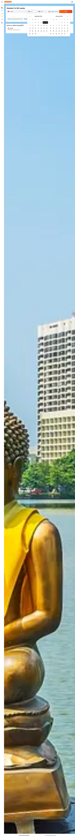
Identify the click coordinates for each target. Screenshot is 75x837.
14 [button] (29, 28)
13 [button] (46, 25)
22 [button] (32, 31)
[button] (2, 2)
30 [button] (35, 33)
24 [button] (38, 31)
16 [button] (35, 28)
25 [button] (41, 31)
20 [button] (46, 28)
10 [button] (38, 25)
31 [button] (64, 33)
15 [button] (32, 28)
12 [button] (50, 28)
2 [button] (35, 22)
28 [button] (29, 33)
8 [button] (32, 25)
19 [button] (50, 31)
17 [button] (38, 28)
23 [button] (35, 31)
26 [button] (43, 31)
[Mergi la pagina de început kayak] (8, 2)
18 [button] (41, 28)
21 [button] (29, 31)
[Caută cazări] (2, 8)
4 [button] (67, 22)
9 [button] (35, 25)
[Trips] (2, 19)
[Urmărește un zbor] (2, 16)
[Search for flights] (2, 5)
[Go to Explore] (2, 14)
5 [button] (50, 25)
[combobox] (18, 11)
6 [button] (53, 25)
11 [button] (67, 25)
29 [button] (32, 33)
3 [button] (38, 22)
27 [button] (46, 31)
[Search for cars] (2, 10)
